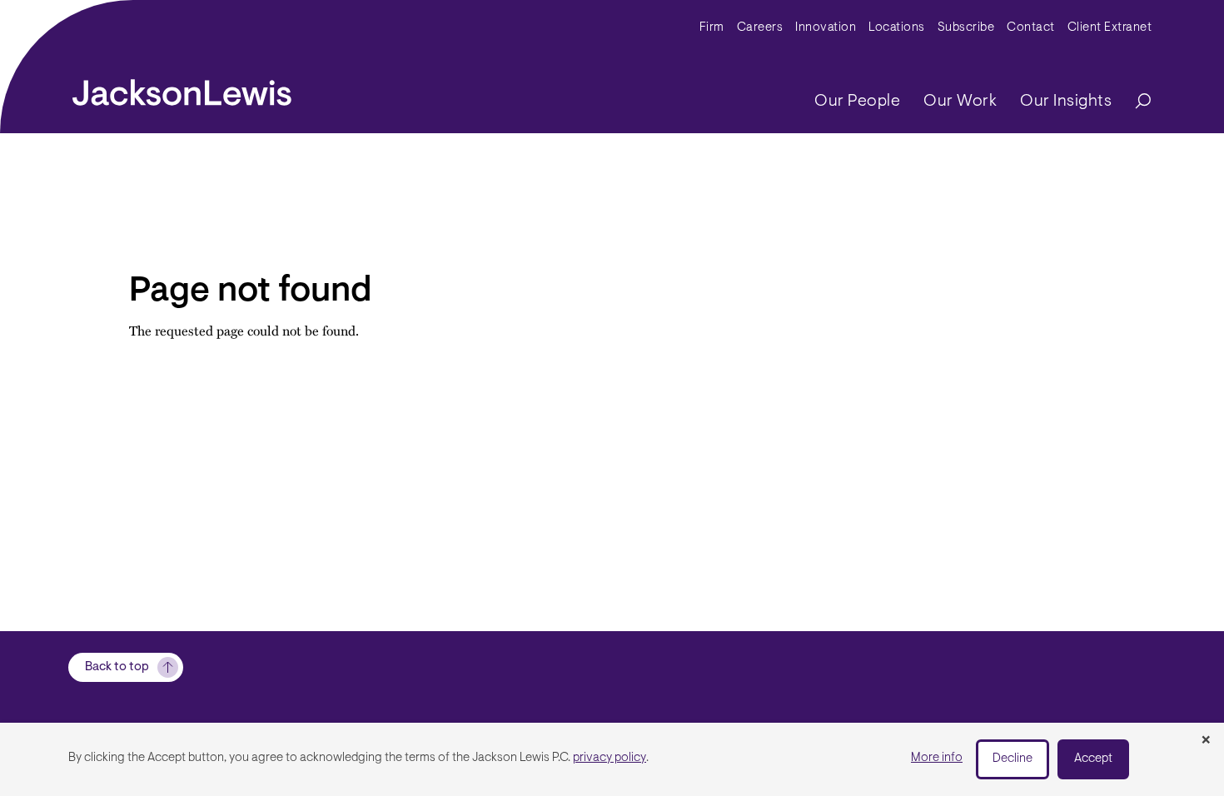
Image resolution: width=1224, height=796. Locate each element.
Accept (1093, 759)
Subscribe (966, 28)
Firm (711, 28)
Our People (857, 101)
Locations (896, 28)
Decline (1012, 759)
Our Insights (1066, 101)
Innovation (825, 28)
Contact (1031, 28)
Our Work (960, 101)
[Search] (1135, 102)
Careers (760, 28)
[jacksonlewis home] (181, 88)
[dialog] (612, 759)
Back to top (117, 667)
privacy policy (609, 758)
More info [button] (937, 758)
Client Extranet (1109, 28)
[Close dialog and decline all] (1205, 741)
